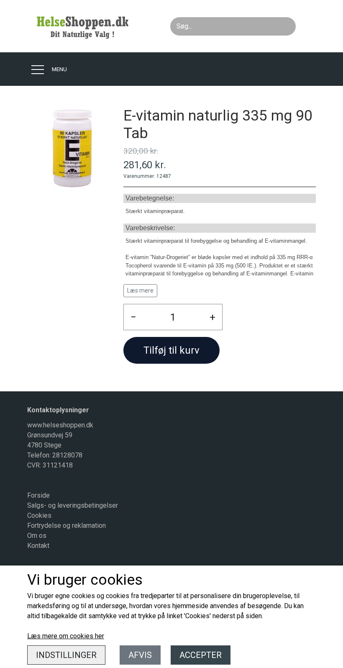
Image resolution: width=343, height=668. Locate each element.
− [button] (133, 317)
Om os (36, 536)
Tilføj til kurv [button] (171, 350)
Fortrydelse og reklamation (66, 525)
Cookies (39, 515)
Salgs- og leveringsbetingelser (72, 505)
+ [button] (212, 317)
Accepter (200, 655)
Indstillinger (66, 655)
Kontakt (38, 546)
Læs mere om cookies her (65, 636)
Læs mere (140, 290)
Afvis (140, 655)
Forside (38, 495)
